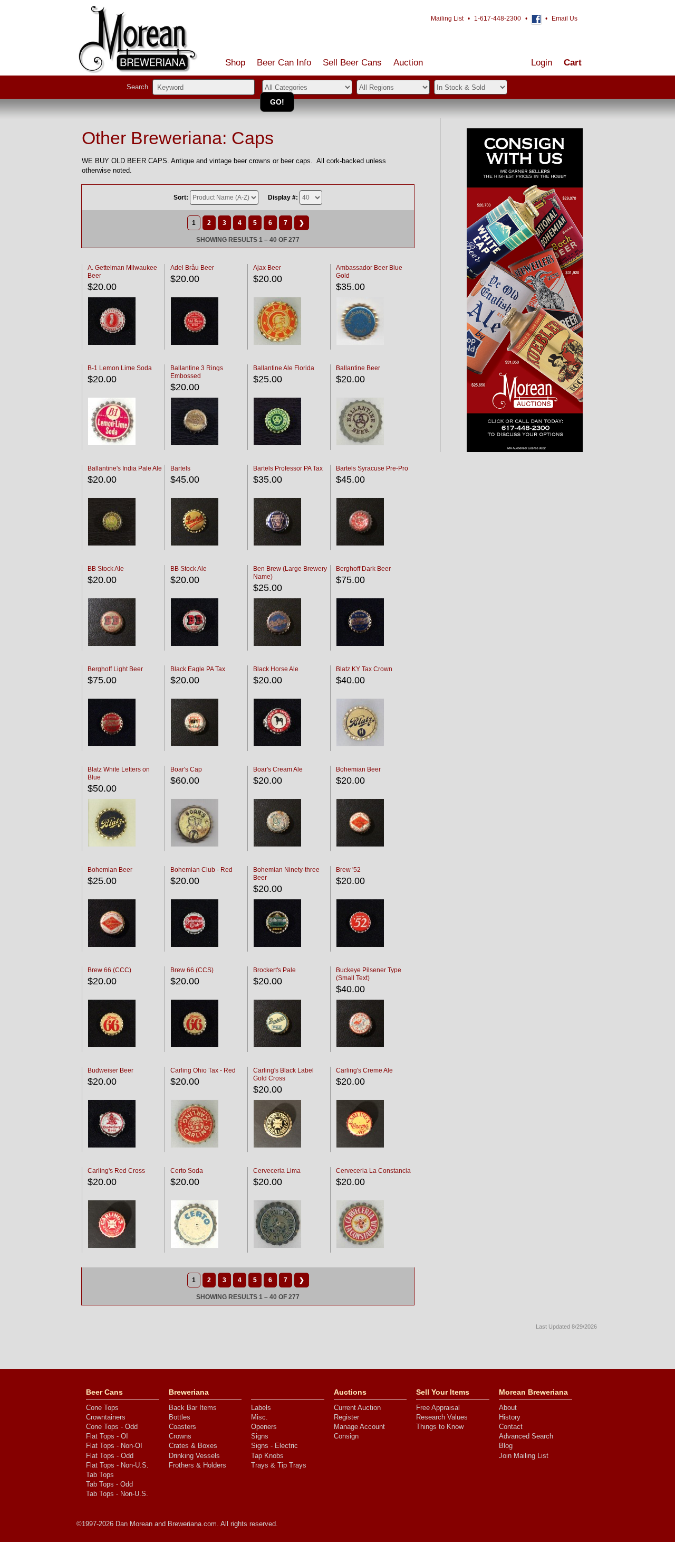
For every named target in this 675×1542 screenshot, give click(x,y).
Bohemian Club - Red (201, 869)
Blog (506, 1446)
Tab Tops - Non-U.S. (117, 1494)
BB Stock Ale (106, 568)
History (509, 1417)
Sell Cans (352, 63)
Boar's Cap (186, 769)
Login (541, 63)
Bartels (180, 468)
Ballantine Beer (358, 368)
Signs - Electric (274, 1446)
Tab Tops (100, 1475)
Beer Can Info (284, 63)
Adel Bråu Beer (192, 267)
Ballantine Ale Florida (283, 368)
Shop (235, 63)
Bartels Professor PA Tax (288, 468)
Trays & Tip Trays (278, 1465)
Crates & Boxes (193, 1446)
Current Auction (357, 1408)
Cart (573, 63)
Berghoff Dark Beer (363, 568)
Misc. (259, 1417)
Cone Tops (102, 1408)
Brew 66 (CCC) (109, 970)
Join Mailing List (523, 1456)
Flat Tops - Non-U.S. (117, 1465)
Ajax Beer (267, 267)
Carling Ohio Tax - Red (203, 1070)
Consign (346, 1436)
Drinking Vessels (194, 1456)
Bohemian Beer (358, 769)
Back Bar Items (193, 1408)
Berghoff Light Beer (115, 669)
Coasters (182, 1427)
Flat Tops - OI (107, 1436)
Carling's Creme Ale (364, 1070)
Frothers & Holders (197, 1465)
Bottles (179, 1417)
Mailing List (447, 18)
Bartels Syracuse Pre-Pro (372, 468)
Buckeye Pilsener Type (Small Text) (368, 974)
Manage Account (359, 1427)
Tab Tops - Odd (109, 1484)
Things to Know (440, 1427)
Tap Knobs (267, 1456)
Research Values (442, 1417)
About (508, 1408)
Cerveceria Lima (277, 1170)
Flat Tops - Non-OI (114, 1446)
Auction (408, 63)
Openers (264, 1427)
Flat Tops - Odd (109, 1456)
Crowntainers (106, 1417)
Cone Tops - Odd (112, 1427)
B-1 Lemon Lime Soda (120, 368)
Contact (511, 1427)
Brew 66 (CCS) (192, 970)
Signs (259, 1436)
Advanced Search (526, 1436)
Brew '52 (348, 869)
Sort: (180, 197)
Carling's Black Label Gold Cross (283, 1074)
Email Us (564, 18)
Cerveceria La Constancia (373, 1170)
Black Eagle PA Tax (197, 669)
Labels (261, 1408)
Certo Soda (186, 1170)
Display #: (283, 197)
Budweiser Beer (110, 1070)
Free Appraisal (438, 1408)
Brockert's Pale (274, 970)
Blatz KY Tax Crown (364, 669)
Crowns (180, 1436)
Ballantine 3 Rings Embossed (196, 372)
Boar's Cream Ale (278, 769)
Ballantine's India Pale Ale (125, 468)
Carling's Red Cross (116, 1170)
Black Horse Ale (275, 669)
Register (346, 1417)
